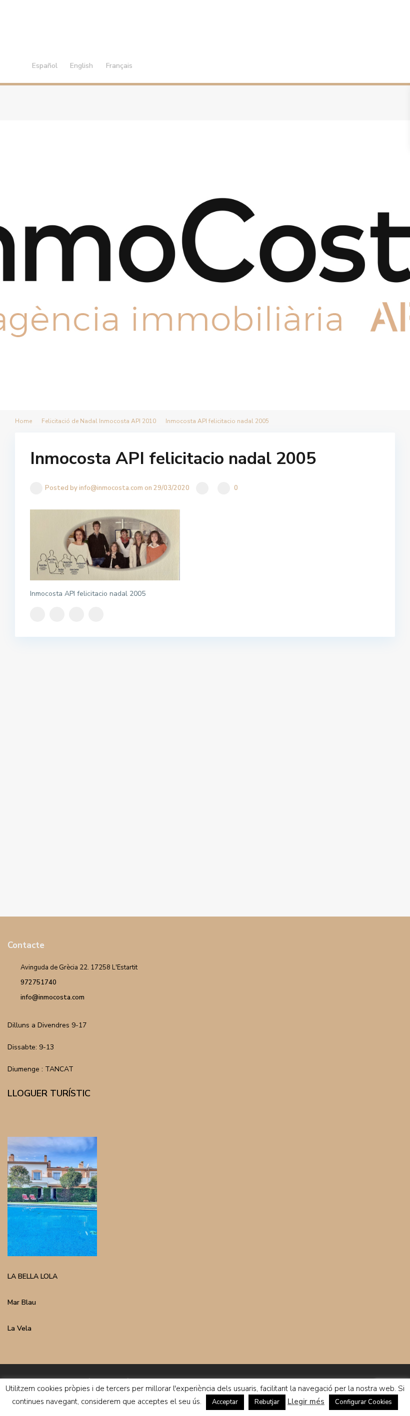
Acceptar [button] (225, 1402)
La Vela (20, 1328)
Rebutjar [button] (267, 1402)
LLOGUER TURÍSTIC (49, 1093)
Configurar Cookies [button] (363, 1402)
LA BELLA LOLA (33, 1276)
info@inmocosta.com (52, 997)
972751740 (38, 982)
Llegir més (306, 1401)
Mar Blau (22, 1302)
